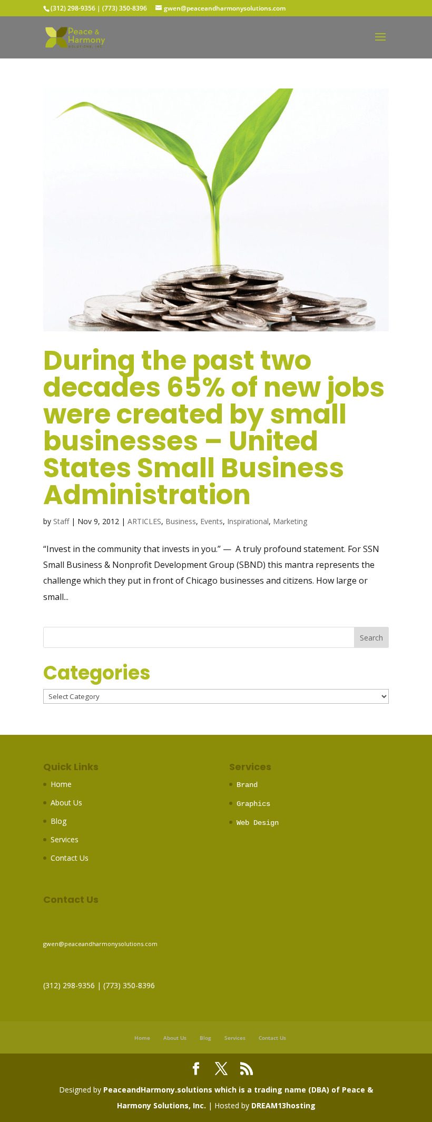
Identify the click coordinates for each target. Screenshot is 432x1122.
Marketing (290, 521)
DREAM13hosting (283, 1105)
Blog (58, 821)
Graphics (253, 804)
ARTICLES (144, 521)
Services (64, 839)
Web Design (258, 823)
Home (61, 784)
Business (180, 521)
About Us (66, 803)
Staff (61, 521)
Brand (247, 785)
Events (211, 521)
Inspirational (248, 521)
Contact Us (70, 858)
